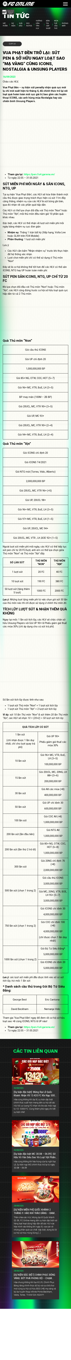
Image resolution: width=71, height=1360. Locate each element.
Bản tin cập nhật (48, 24)
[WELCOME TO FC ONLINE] (19, 4)
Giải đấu (20, 24)
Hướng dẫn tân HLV (39, 24)
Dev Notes (29, 24)
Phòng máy (65, 24)
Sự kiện (13, 24)
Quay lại (12, 44)
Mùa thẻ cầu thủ (56, 24)
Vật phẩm (5, 24)
